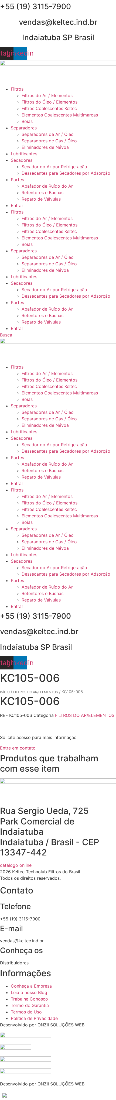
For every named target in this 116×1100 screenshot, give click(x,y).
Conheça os (21, 950)
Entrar (17, 205)
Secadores (21, 160)
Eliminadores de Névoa (45, 147)
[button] (58, 1095)
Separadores (24, 127)
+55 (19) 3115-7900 (35, 6)
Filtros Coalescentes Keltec (49, 108)
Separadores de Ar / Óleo (48, 134)
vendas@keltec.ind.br (58, 22)
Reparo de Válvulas (41, 199)
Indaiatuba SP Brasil (58, 37)
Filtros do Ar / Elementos (47, 95)
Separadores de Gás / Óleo (49, 140)
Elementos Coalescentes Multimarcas (60, 115)
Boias (27, 121)
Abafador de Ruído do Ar (47, 186)
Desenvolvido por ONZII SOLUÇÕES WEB (42, 1024)
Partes (17, 179)
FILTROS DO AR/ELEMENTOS (35, 692)
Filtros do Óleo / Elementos (49, 102)
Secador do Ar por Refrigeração (54, 166)
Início (5, 692)
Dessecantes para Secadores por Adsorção (66, 173)
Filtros (17, 89)
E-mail (11, 928)
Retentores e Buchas (42, 192)
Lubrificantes (24, 153)
